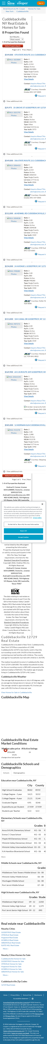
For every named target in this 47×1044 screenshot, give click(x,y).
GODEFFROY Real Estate (11, 932)
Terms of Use (27, 995)
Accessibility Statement (20, 998)
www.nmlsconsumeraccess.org (14, 1031)
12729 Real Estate (8, 985)
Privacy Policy (15, 995)
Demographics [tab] (19, 773)
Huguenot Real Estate (9, 937)
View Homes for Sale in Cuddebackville (16, 692)
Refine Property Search (12, 46)
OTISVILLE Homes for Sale (11, 964)
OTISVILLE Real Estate (9, 935)
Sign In (41, 3)
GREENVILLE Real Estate (10, 943)
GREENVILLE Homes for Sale (12, 972)
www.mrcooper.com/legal (20, 1033)
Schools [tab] (6, 773)
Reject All (23, 531)
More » (3, 857)
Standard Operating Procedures (16, 560)
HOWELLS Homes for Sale (11, 969)
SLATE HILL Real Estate (10, 945)
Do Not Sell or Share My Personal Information (23, 524)
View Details (29, 79)
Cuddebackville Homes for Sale (13, 959)
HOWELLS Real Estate (9, 940)
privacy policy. (37, 517)
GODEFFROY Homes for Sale (12, 961)
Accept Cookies (23, 537)
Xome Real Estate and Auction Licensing (16, 1002)
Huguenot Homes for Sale (11, 966)
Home (5, 995)
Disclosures (38, 995)
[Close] (42, 504)
